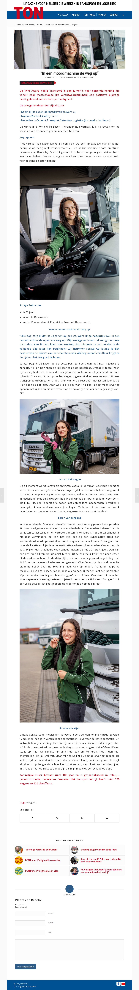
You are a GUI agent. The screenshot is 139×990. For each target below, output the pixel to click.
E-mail (51, 922)
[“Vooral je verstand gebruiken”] (137, 495)
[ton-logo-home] (28, 13)
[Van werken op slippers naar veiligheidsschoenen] (2, 495)
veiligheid (31, 802)
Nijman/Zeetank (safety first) (38, 116)
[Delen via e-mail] (107, 818)
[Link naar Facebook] (118, 984)
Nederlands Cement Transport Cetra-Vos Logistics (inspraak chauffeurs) (65, 120)
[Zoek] (122, 15)
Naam (51, 913)
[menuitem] (63, 15)
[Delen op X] (57, 818)
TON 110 (85, 77)
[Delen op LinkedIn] (82, 818)
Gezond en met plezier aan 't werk (70, 77)
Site (49, 932)
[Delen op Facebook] (32, 818)
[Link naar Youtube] (123, 984)
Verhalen (91, 77)
